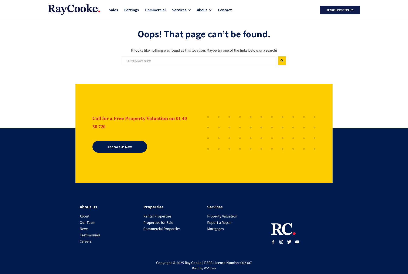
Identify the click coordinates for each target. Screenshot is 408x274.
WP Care (210, 268)
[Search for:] (199, 60)
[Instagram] (281, 242)
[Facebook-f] (273, 242)
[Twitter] (289, 242)
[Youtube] (297, 242)
